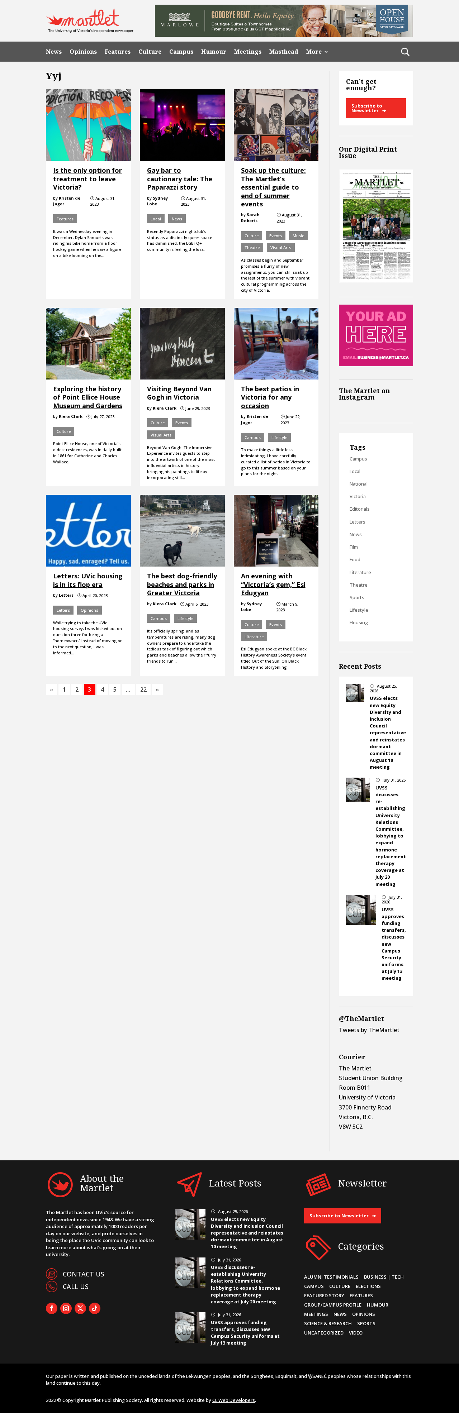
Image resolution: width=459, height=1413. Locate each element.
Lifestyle (279, 437)
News (54, 52)
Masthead (283, 52)
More (314, 52)
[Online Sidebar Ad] (376, 364)
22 (143, 689)
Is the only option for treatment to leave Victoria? (87, 178)
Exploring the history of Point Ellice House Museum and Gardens (87, 397)
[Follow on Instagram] (66, 1308)
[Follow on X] (80, 1308)
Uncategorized (324, 1333)
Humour (213, 52)
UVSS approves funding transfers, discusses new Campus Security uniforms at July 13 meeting (245, 1332)
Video (356, 1333)
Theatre (252, 247)
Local (156, 218)
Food (355, 559)
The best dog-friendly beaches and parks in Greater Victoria (182, 584)
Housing (359, 622)
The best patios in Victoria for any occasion (270, 397)
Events (275, 235)
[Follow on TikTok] (94, 1308)
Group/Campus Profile (332, 1305)
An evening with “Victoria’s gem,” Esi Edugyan (273, 584)
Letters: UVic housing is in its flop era (88, 580)
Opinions (83, 52)
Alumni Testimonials (331, 1277)
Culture (149, 52)
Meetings (247, 52)
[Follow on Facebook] (51, 1308)
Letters (63, 610)
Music (298, 235)
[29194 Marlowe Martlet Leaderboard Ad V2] (284, 35)
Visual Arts (280, 247)
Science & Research (328, 1323)
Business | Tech (384, 1277)
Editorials (360, 509)
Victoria (358, 496)
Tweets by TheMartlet (369, 1030)
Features (118, 52)
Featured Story (324, 1295)
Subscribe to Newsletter (366, 108)
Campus (181, 52)
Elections (368, 1286)
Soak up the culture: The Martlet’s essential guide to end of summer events (273, 187)
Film (354, 547)
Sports (357, 597)
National (359, 484)
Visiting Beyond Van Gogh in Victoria (179, 393)
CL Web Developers (233, 1400)
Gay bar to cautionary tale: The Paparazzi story (179, 178)
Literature (254, 636)
